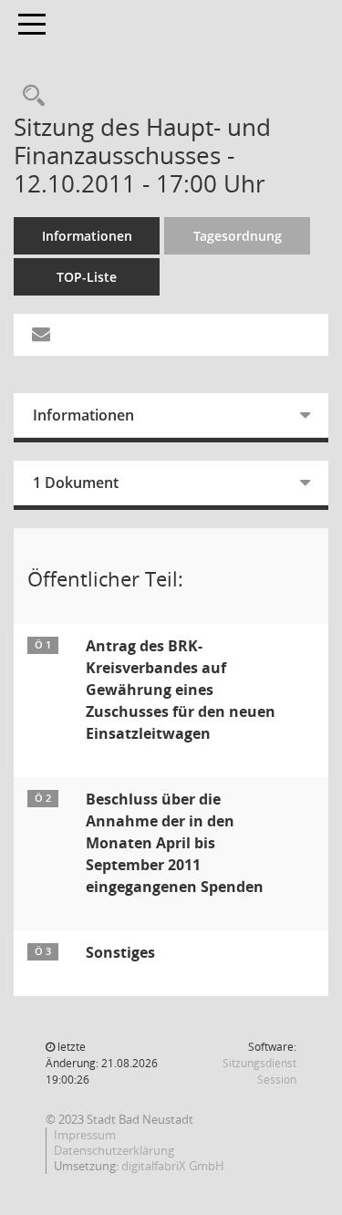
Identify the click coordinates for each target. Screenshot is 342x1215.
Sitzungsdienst (259, 1071)
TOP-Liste (87, 277)
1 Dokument (76, 482)
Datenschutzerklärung (114, 1150)
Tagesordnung (237, 235)
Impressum (85, 1135)
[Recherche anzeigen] (29, 96)
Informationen (87, 235)
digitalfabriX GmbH (172, 1166)
